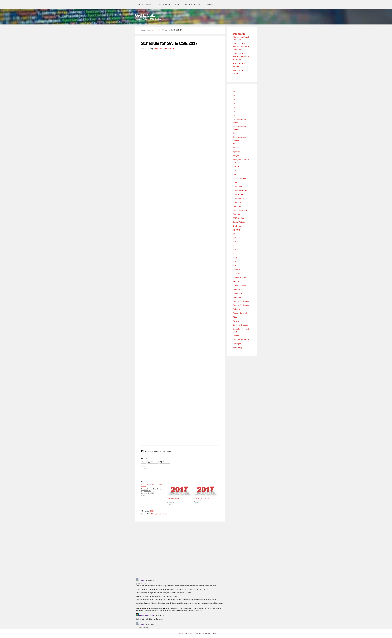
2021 (234, 111)
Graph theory (237, 226)
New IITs (236, 281)
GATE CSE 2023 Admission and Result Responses (241, 56)
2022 (234, 115)
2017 (152, 511)
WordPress (206, 633)
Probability (237, 309)
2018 (234, 99)
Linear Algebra (238, 273)
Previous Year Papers (241, 301)
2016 (234, 91)
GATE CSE (145, 15)
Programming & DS (240, 313)
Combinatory (237, 186)
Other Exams (237, 289)
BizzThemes (196, 633)
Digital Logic (237, 206)
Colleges (236, 182)
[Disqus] (180, 549)
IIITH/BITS (236, 230)
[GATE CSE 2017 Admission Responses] (179, 491)
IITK (234, 254)
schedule (165, 514)
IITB (234, 238)
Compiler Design (239, 194)
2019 (234, 103)
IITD (234, 242)
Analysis (236, 156)
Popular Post (237, 293)
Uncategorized (238, 344)
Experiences (237, 214)
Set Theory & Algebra (240, 325)
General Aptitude (239, 222)
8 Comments (169, 48)
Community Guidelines (241, 190)
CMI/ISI (235, 174)
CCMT (235, 170)
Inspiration (236, 269)
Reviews (236, 321)
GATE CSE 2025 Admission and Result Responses (241, 37)
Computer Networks (240, 198)
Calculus (236, 167)
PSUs (235, 317)
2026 (234, 144)
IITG (234, 246)
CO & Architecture (239, 178)
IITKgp (235, 258)
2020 (234, 107)
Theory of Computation (241, 340)
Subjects (236, 336)
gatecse (158, 514)
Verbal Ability (237, 348)
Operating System (239, 285)
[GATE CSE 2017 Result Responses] (205, 491)
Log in (214, 633)
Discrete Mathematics (240, 210)
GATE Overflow (238, 218)
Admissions (237, 148)
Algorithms (237, 152)
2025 (234, 133)
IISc (234, 234)
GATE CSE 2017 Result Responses (204, 499)
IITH (234, 250)
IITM (234, 261)
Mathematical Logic (240, 277)
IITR (234, 265)
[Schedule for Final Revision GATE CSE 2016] (154, 490)
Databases (237, 202)
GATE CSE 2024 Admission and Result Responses (241, 47)
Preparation (237, 297)
